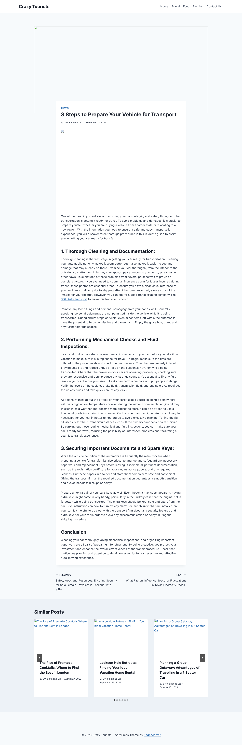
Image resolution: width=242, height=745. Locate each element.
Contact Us (214, 6)
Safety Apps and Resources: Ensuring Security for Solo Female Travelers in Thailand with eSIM (86, 582)
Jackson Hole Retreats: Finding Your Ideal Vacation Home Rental (118, 668)
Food (186, 6)
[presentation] (61, 637)
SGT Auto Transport (74, 299)
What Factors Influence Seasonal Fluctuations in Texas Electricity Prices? (156, 580)
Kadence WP (152, 735)
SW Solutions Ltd (73, 122)
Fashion (198, 6)
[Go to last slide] (39, 658)
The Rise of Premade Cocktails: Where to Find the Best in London (59, 668)
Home (164, 6)
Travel (176, 6)
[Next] (202, 658)
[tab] (114, 700)
